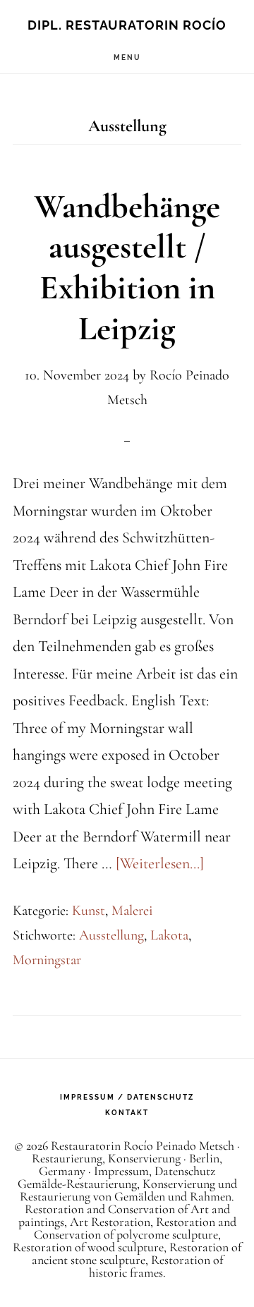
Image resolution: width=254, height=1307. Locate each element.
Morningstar (47, 960)
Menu (127, 57)
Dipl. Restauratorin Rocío (127, 25)
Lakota (169, 935)
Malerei (131, 910)
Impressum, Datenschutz (154, 1171)
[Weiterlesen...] (160, 863)
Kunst (88, 910)
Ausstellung (111, 935)
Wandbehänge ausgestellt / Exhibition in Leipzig (127, 267)
